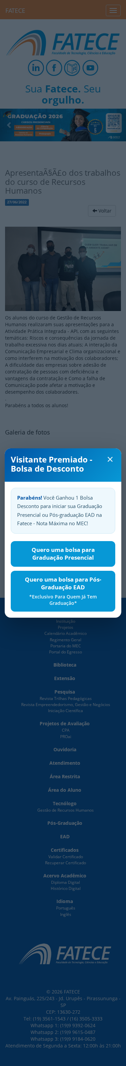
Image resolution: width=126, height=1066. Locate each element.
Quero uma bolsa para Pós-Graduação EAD (63, 591)
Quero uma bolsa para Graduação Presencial (63, 553)
